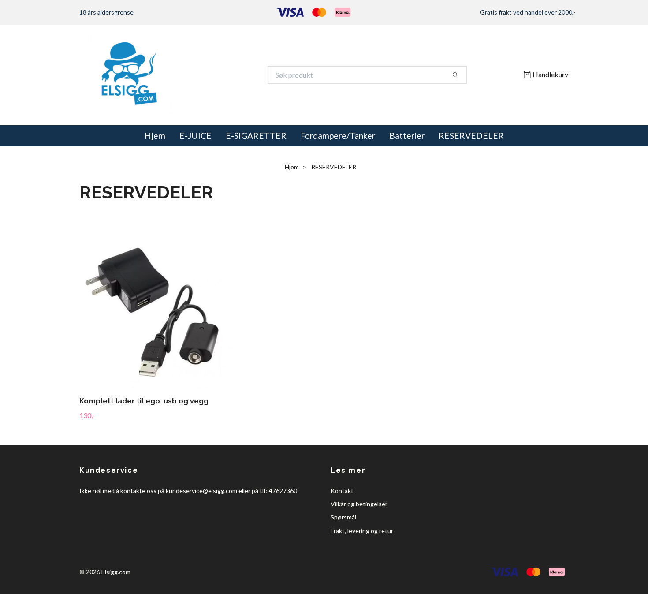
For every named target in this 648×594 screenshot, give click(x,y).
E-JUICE (195, 136)
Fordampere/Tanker (338, 136)
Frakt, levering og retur (362, 530)
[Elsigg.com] (202, 75)
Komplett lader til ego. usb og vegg (144, 401)
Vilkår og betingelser (359, 504)
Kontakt (342, 490)
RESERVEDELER (471, 136)
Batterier (407, 136)
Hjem (155, 136)
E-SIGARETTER (256, 136)
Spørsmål (343, 517)
